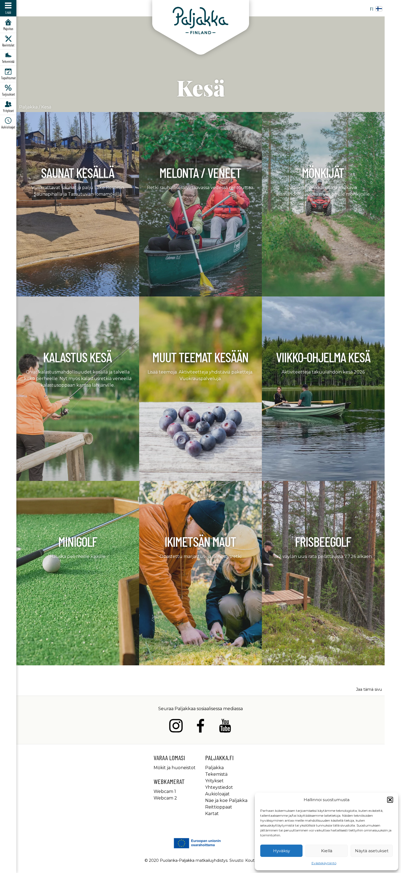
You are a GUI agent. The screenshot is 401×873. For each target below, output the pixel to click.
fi (371, 9)
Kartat (212, 813)
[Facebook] (200, 726)
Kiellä (326, 850)
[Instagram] (176, 726)
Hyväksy (281, 850)
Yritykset (214, 780)
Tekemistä (216, 774)
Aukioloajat (217, 793)
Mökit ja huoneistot (175, 767)
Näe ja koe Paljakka (226, 800)
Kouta (251, 860)
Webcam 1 (165, 791)
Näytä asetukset (371, 850)
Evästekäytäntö (324, 863)
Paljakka (28, 107)
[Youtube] (225, 726)
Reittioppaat (218, 807)
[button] (390, 800)
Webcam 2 (165, 798)
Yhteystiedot (219, 787)
